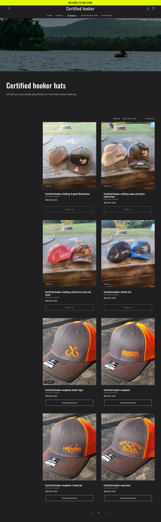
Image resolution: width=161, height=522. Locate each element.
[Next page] (105, 512)
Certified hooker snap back (117, 485)
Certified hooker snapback (117, 390)
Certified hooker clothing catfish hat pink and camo (68, 293)
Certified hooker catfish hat (117, 292)
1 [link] (91, 512)
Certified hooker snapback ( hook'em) (63, 485)
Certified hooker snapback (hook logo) (64, 390)
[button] (9, 8)
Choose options (69, 403)
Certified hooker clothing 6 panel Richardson (67, 194)
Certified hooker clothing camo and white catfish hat (124, 195)
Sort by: (116, 119)
